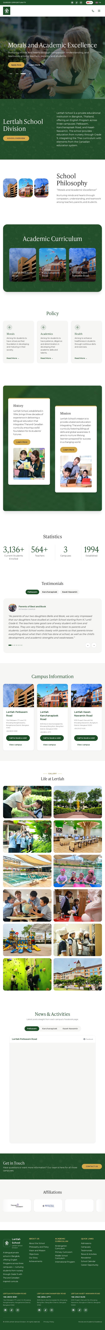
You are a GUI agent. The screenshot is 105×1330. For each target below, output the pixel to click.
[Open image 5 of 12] (27, 871)
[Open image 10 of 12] (78, 940)
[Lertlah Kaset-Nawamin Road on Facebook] (73, 1310)
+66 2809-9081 (11, 731)
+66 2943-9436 (79, 728)
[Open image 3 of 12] (27, 836)
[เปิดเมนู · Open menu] (99, 11)
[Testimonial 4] (16, 645)
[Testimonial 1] (10, 645)
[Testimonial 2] (12, 645)
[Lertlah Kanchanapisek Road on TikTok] (45, 1310)
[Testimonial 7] (21, 645)
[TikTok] (76, 2)
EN (91, 2)
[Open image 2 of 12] (78, 802)
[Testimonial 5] (18, 645)
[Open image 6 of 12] (78, 871)
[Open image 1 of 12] (27, 802)
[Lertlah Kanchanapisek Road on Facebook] (39, 1310)
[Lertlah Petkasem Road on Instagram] (17, 1310)
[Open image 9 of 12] (27, 940)
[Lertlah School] (6, 11)
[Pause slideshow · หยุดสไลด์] (30, 74)
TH (100, 2)
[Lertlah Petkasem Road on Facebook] (5, 1310)
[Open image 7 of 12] (27, 905)
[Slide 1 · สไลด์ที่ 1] (11, 74)
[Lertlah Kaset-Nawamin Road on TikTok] (79, 1310)
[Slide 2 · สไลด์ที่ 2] (17, 74)
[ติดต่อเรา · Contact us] (93, 11)
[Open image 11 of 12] (27, 974)
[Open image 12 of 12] (78, 974)
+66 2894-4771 (45, 732)
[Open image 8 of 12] (78, 905)
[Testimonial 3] (14, 645)
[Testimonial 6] (19, 645)
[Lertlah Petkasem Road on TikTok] (11, 1310)
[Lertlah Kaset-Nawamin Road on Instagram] (85, 1310)
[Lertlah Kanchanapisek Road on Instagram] (51, 1310)
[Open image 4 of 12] (78, 836)
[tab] (32, 1028)
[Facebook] (72, 2)
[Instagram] (81, 2)
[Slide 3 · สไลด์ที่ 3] (23, 74)
